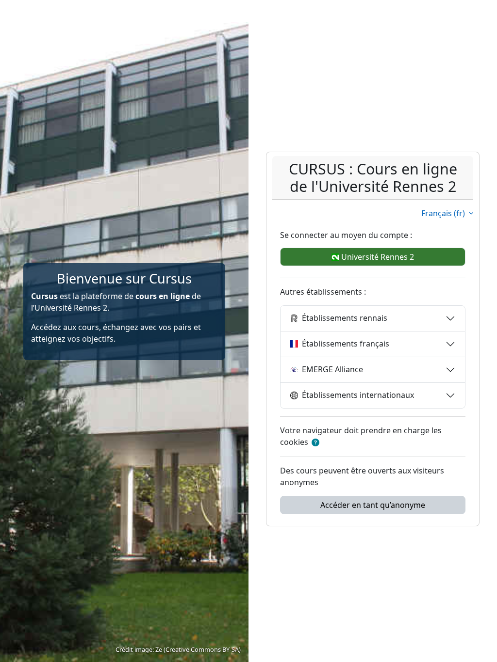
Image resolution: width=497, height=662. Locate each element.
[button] (315, 442)
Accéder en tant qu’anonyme (372, 505)
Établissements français (345, 343)
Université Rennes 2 (376, 257)
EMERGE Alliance (332, 369)
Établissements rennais (344, 318)
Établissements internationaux (358, 395)
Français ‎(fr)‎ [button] (444, 213)
